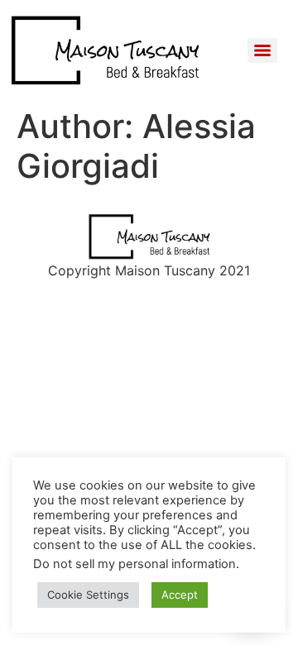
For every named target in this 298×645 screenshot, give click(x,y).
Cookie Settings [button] (88, 594)
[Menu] (262, 50)
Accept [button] (179, 594)
